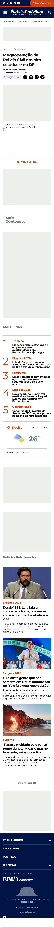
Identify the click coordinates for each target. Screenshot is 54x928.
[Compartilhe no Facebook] (25, 77)
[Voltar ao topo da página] (27, 891)
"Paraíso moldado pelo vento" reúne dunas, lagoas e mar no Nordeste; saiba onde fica (25, 748)
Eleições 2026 (21, 358)
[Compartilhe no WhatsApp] (37, 77)
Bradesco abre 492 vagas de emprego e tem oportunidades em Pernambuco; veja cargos (30, 349)
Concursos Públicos (38, 21)
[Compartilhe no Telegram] (42, 77)
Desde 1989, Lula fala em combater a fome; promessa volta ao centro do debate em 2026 (25, 613)
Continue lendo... (27, 162)
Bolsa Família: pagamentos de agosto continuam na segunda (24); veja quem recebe (31, 380)
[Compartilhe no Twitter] (31, 77)
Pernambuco (10, 21)
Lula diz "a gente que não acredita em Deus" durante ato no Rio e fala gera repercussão (31, 364)
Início (5, 49)
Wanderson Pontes (14, 69)
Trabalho (18, 341)
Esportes (23, 21)
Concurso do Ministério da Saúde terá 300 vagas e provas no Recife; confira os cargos (31, 413)
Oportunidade (21, 407)
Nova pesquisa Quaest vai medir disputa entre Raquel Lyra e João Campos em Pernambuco (29, 397)
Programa (19, 373)
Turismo (8, 740)
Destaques (19, 49)
